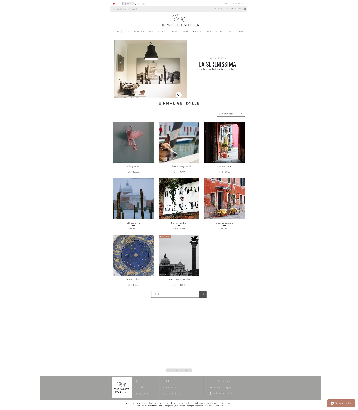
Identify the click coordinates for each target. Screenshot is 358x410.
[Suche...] (202, 294)
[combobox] (231, 114)
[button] (125, 9)
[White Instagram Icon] (210, 393)
